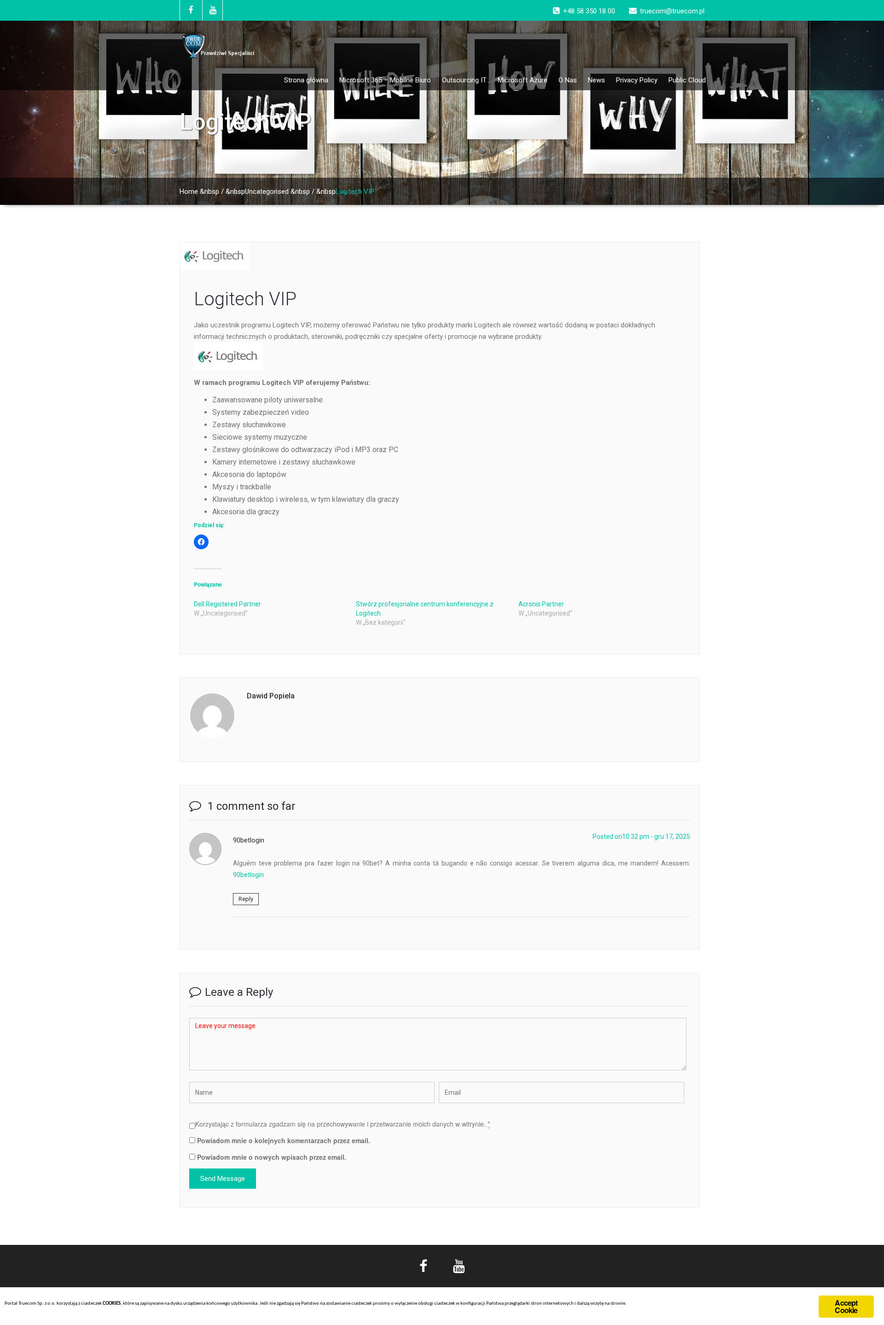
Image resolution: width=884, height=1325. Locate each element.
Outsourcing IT (464, 80)
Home (189, 191)
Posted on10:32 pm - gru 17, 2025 (641, 836)
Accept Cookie (846, 1306)
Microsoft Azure (522, 80)
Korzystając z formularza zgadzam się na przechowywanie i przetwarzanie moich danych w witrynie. (342, 1123)
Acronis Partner (541, 604)
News (596, 80)
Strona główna (306, 80)
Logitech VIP (245, 299)
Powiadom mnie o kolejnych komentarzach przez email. (283, 1140)
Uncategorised (267, 191)
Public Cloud (687, 80)
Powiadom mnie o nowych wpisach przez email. (271, 1157)
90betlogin (248, 874)
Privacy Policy (636, 80)
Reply (245, 898)
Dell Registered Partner (227, 604)
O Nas (567, 80)
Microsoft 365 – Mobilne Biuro (385, 80)
